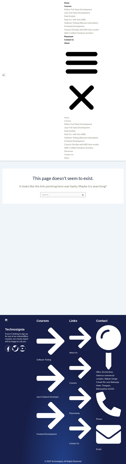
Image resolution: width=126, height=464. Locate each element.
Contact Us (69, 40)
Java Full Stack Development (77, 13)
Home (66, 3)
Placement (68, 36)
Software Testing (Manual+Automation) (81, 23)
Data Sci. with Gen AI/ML (75, 20)
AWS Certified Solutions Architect (78, 33)
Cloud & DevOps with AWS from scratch (81, 30)
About (67, 43)
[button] (81, 80)
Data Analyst (69, 16)
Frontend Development (74, 26)
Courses (67, 6)
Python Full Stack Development (78, 9)
